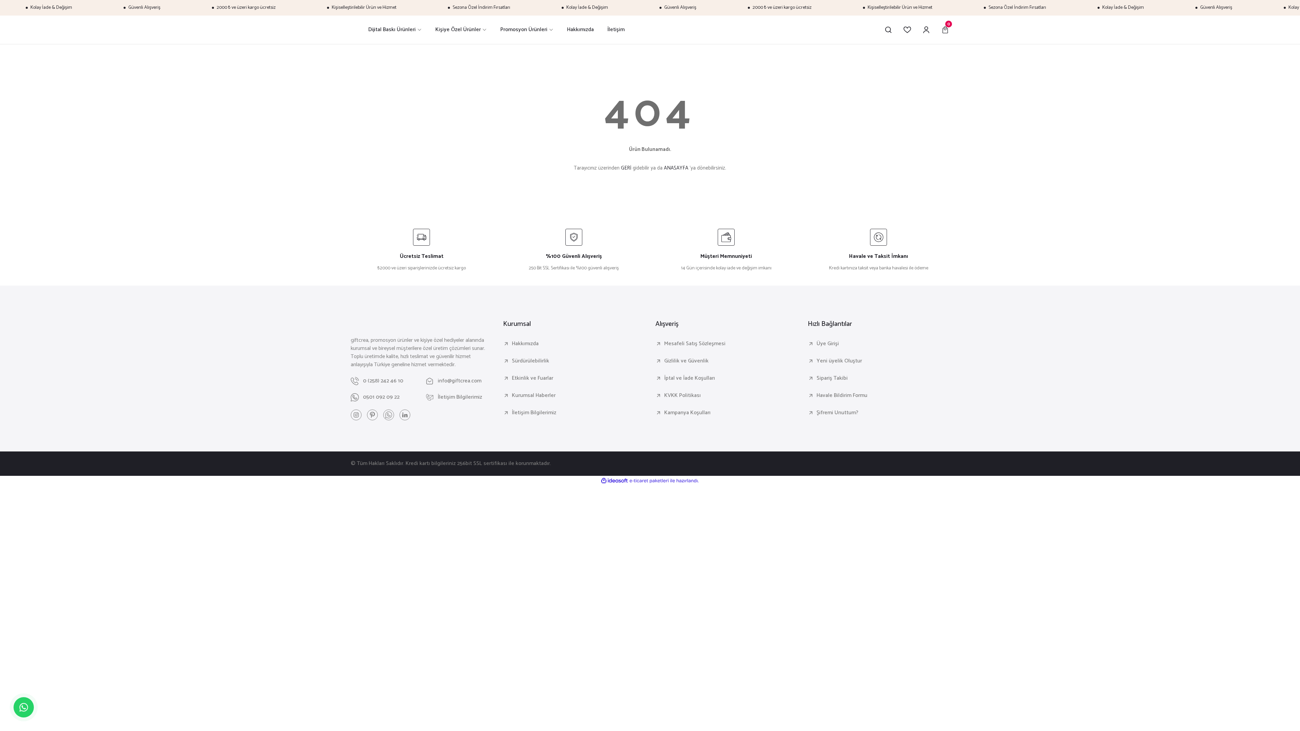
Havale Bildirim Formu (842, 396)
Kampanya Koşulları (687, 413)
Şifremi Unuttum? (837, 413)
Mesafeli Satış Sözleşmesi (694, 344)
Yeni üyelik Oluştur (839, 361)
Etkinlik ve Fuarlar (532, 378)
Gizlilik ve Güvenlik (686, 361)
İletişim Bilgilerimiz (534, 413)
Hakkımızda (525, 344)
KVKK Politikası (682, 396)
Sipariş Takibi (832, 378)
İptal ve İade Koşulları (689, 378)
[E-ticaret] (649, 481)
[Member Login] (926, 30)
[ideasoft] (614, 481)
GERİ (626, 168)
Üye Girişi (828, 344)
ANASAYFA (676, 168)
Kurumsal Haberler (534, 396)
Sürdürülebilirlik (530, 361)
